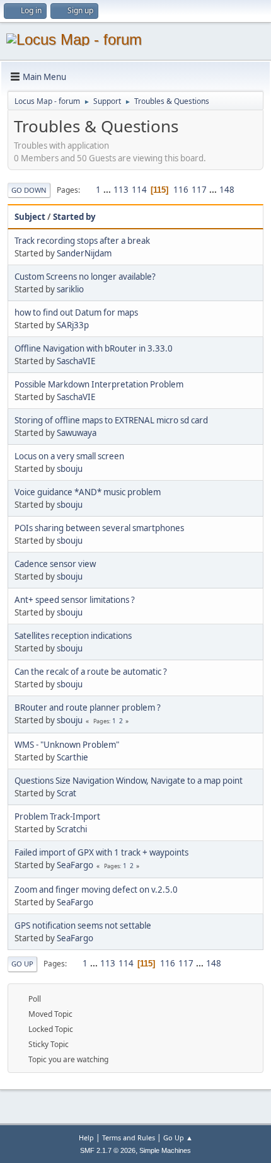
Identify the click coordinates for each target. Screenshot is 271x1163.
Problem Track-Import (57, 816)
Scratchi (72, 829)
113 (121, 189)
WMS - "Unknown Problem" (66, 744)
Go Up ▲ (178, 1137)
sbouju (70, 468)
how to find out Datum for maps (76, 312)
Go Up (22, 963)
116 (180, 189)
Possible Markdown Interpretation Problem (98, 384)
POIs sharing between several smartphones (99, 528)
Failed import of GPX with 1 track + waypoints (101, 852)
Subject (29, 216)
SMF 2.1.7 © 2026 (108, 1150)
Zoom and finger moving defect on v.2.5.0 (96, 889)
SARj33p (73, 325)
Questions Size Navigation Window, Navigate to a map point (128, 780)
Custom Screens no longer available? (85, 276)
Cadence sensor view (55, 564)
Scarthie (72, 757)
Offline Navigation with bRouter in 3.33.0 (93, 348)
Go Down (29, 190)
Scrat (66, 793)
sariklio (70, 289)
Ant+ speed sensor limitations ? (74, 599)
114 (139, 189)
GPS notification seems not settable (82, 925)
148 (226, 189)
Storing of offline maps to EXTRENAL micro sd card (111, 420)
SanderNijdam (84, 253)
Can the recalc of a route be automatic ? (90, 671)
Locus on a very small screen (69, 456)
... (108, 189)
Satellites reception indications (73, 635)
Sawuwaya (76, 432)
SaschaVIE (76, 361)
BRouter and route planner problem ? (87, 707)
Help (86, 1137)
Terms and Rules (128, 1137)
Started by (74, 216)
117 (199, 189)
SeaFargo (75, 865)
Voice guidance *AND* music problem (87, 492)
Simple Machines (165, 1150)
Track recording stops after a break (82, 240)
